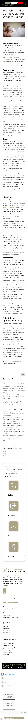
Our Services (6, 628)
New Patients (6, 632)
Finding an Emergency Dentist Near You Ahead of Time (13, 438)
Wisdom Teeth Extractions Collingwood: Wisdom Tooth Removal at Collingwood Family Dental (13, 396)
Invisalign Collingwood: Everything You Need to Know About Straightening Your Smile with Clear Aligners (13, 402)
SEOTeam (6, 20)
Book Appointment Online (12, 718)
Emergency (20, 2)
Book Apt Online (14, 2)
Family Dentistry (7, 630)
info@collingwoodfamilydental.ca (12, 609)
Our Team (5, 626)
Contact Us (6, 634)
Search (22, 374)
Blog (16, 20)
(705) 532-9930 (7, 2)
